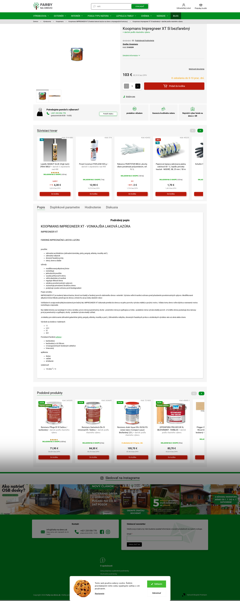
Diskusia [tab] (112, 207)
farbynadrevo (108, 532)
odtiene (58, 337)
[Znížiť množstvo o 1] (126, 86)
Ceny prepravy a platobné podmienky (114, 571)
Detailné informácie (130, 56)
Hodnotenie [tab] (93, 207)
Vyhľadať (139, 6)
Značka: (130, 44)
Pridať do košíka (177, 86)
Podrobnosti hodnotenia (144, 41)
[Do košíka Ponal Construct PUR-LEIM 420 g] (93, 194)
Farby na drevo (102, 532)
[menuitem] (41, 15)
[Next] (200, 130)
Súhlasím (158, 584)
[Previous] (193, 130)
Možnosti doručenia (196, 69)
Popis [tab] (41, 207)
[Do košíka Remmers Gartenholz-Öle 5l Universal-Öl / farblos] (93, 457)
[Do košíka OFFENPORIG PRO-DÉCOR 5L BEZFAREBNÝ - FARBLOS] (171, 457)
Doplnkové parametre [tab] (65, 207)
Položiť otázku (108, 114)
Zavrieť (139, 97)
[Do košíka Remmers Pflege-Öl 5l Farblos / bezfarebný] (54, 457)
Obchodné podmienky (108, 574)
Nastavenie (99, 594)
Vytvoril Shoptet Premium (197, 595)
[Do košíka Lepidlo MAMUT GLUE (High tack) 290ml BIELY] (55, 194)
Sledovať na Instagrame (122, 478)
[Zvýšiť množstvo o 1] (137, 86)
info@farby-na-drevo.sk (56, 529)
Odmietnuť (156, 593)
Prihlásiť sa (134, 544)
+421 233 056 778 (88, 530)
